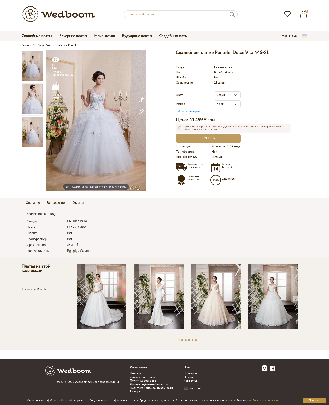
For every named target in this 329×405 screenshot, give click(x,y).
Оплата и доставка (142, 377)
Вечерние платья (73, 36)
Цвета (180, 72)
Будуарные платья (137, 36)
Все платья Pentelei (35, 289)
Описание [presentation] (33, 202)
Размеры (135, 391)
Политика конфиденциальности (151, 388)
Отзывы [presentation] (78, 202)
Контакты (190, 381)
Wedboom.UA (83, 382)
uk (191, 388)
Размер (180, 104)
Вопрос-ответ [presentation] (56, 202)
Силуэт (181, 67)
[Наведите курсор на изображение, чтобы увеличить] (96, 120)
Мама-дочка (104, 36)
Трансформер (185, 151)
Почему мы (191, 373)
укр (284, 36)
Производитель (186, 157)
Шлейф (181, 77)
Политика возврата (143, 381)
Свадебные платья (37, 36)
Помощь (135, 373)
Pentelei (217, 157)
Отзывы (189, 377)
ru (199, 388)
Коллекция (183, 146)
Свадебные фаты (173, 36)
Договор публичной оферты (149, 384)
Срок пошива (184, 83)
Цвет (179, 95)
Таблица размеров (188, 111)
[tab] (33, 203)
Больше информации (265, 400)
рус (294, 36)
